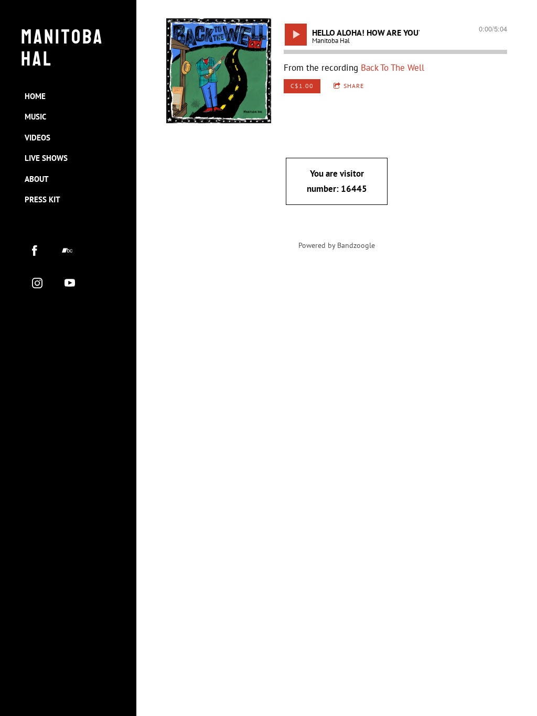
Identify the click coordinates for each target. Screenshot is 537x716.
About (37, 179)
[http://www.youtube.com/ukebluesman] (69, 283)
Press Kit (42, 199)
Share (353, 86)
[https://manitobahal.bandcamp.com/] (67, 250)
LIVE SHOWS (46, 158)
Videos (37, 138)
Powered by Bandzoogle (336, 245)
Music (35, 117)
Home (35, 96)
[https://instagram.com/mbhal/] (37, 283)
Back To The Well (392, 67)
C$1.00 (302, 86)
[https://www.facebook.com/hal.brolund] (34, 250)
